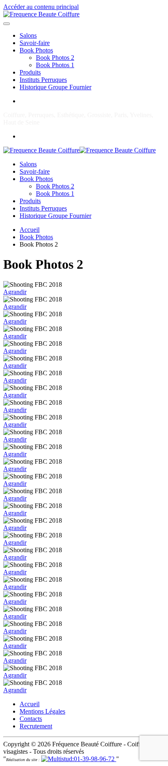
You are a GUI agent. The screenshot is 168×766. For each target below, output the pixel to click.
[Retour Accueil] (41, 14)
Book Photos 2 (55, 57)
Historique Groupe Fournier (55, 87)
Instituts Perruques (43, 79)
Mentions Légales (42, 711)
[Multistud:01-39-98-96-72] (78, 758)
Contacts (31, 718)
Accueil (30, 703)
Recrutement (36, 726)
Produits (30, 72)
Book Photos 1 (55, 64)
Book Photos (36, 50)
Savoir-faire (35, 42)
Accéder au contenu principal (41, 6)
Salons (28, 35)
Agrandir (15, 291)
